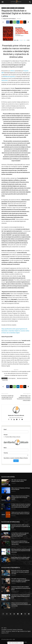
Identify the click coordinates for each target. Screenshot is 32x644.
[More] (28, 22)
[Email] (24, 22)
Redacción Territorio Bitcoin (9, 18)
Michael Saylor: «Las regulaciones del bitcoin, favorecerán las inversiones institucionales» (24, 398)
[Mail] (14, 613)
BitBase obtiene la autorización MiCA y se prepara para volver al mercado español (20, 497)
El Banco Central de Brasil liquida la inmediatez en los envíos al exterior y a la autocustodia (21, 604)
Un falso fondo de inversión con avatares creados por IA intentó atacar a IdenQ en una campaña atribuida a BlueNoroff (21, 506)
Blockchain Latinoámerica (22, 378)
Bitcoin (8, 8)
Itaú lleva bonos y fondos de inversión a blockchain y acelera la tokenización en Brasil (20, 596)
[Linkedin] (17, 22)
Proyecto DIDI (5, 380)
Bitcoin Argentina (11, 378)
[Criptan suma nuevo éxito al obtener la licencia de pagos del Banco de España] (5, 515)
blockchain (4, 80)
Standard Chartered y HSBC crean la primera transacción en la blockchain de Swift (20, 526)
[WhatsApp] (14, 22)
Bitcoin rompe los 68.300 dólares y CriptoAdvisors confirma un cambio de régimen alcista (20, 543)
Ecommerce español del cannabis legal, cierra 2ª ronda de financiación (7, 397)
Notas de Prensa (21, 8)
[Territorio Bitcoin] (16, 2)
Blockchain (12, 8)
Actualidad (7, 5)
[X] (11, 22)
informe (12, 70)
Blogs (16, 8)
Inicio (2, 5)
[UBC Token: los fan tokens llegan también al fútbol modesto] (5, 482)
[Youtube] (23, 419)
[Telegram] (17, 419)
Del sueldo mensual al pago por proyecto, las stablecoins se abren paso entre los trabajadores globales (20, 580)
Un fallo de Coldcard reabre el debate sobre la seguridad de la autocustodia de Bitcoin (20, 588)
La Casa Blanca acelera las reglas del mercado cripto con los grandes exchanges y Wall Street (20, 534)
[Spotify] (17, 613)
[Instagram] (12, 419)
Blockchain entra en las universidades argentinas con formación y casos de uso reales (20, 572)
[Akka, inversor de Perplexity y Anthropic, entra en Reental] (5, 490)
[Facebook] (7, 22)
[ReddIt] (21, 22)
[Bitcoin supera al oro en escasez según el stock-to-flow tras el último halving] (5, 560)
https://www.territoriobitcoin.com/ (16, 417)
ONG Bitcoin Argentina (9, 76)
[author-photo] (16, 413)
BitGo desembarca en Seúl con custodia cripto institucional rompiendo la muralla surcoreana (20, 551)
